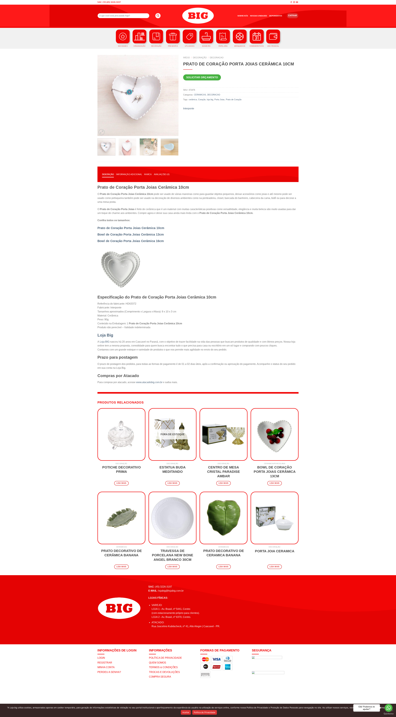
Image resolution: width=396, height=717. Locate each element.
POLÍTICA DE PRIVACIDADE (165, 658)
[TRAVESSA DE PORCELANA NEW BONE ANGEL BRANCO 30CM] (172, 518)
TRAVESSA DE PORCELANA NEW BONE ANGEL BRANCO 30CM (172, 555)
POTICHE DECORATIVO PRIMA (121, 469)
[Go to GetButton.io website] (389, 714)
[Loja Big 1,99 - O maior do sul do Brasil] (198, 16)
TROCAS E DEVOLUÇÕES (164, 672)
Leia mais (121, 483)
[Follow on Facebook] (291, 2)
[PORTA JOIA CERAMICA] (274, 518)
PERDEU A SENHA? (109, 672)
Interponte (188, 108)
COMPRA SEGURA (160, 676)
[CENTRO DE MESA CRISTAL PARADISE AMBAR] (223, 434)
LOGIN (101, 658)
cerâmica (193, 99)
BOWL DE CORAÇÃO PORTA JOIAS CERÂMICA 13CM (275, 471)
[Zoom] (102, 132)
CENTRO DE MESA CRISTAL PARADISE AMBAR (223, 471)
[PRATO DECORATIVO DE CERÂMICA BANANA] (121, 518)
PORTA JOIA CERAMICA (274, 551)
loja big (210, 99)
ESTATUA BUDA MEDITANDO (172, 469)
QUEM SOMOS (157, 662)
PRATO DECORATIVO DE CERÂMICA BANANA (121, 553)
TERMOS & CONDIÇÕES (163, 667)
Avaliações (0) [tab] (162, 174)
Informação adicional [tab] (129, 174)
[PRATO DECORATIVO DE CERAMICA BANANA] (223, 518)
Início (186, 57)
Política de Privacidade (204, 712)
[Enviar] (158, 15)
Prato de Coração (233, 99)
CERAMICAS (200, 95)
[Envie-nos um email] (297, 2)
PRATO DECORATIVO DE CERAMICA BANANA (223, 553)
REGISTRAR (104, 662)
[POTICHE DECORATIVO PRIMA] (121, 434)
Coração (202, 99)
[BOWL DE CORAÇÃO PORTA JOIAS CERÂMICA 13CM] (274, 434)
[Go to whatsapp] (388, 708)
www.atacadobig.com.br (149, 382)
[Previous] (103, 95)
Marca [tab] (148, 174)
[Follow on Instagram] (294, 2)
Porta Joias (219, 99)
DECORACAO (217, 57)
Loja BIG (104, 341)
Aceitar (185, 712)
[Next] (173, 95)
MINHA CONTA (106, 667)
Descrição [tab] (108, 174)
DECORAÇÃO (200, 57)
